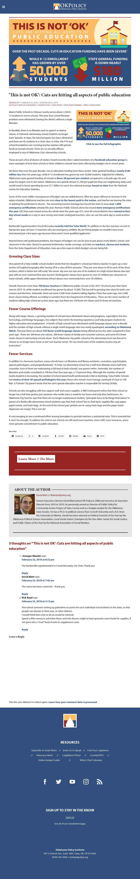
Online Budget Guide (49, 760)
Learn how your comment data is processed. (73, 702)
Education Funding (72, 105)
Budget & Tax (44, 105)
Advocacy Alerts (44, 755)
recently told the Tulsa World (70, 226)
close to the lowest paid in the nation (75, 200)
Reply (25, 573)
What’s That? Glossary (91, 760)
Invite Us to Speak (72, 750)
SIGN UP (70, 817)
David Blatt (14, 102)
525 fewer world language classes (62, 330)
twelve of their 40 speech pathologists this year (39, 379)
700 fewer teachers (49, 285)
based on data (100, 185)
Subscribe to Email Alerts (44, 750)
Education (57, 105)
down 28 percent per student (73, 178)
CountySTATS (97, 755)
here (83, 823)
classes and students (117, 244)
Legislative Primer (71, 755)
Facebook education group (110, 159)
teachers (100, 244)
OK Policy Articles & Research (22, 105)
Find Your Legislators (98, 750)
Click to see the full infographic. (104, 144)
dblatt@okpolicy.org (60, 495)
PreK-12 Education (92, 105)
